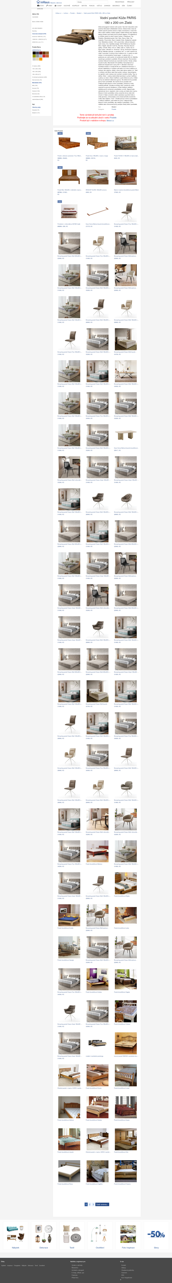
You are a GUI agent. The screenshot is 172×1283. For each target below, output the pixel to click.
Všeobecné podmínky (127, 1270)
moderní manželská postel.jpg (94, 1056)
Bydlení (3, 1265)
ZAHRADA (107, 5)
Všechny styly (36, 107)
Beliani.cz (110, 120)
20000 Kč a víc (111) (37, 42)
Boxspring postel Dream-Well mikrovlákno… (70, 480)
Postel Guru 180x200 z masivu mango (97, 156)
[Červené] (44, 56)
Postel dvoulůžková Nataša (94, 1120)
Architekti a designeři (78, 1270)
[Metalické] (37, 53)
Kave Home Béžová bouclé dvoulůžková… (98, 224)
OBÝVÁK (84, 5)
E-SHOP (59, 5)
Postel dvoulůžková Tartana (122, 1024)
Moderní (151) (36, 113)
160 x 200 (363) (36, 71)
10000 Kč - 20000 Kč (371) (39, 39)
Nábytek (24, 1265)
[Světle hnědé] (47, 53)
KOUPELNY (75, 5)
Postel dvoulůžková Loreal (121, 1088)
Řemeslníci (75, 1267)
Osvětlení (42, 1265)
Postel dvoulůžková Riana (65, 1184)
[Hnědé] (44, 53)
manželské (35, 17)
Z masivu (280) (36, 66)
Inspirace (10, 1265)
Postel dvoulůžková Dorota (93, 1088)
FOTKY (41, 5)
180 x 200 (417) (36, 74)
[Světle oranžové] (40, 59)
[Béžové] (37, 59)
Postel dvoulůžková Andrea (94, 992)
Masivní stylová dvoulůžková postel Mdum (126, 190)
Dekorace (30, 1265)
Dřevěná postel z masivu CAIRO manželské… (71, 1088)
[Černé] (34, 53)
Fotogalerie (17, 1265)
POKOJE (92, 5)
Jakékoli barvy (36, 50)
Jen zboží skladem (37, 28)
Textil (36, 1265)
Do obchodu (72, 158)
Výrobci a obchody (77, 1265)
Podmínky (75, 1275)
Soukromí (124, 1272)
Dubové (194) (36, 91)
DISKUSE (40, 9)
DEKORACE (116, 5)
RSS (122, 1275)
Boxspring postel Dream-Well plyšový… (125, 256)
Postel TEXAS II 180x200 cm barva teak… (126, 156)
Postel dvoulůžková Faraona (122, 1184)
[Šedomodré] (40, 56)
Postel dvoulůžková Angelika (94, 1184)
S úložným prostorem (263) (39, 77)
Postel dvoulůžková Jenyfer (66, 1152)
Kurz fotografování (126, 1277)
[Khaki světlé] (34, 56)
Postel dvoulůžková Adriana (66, 1120)
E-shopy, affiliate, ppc (78, 1272)
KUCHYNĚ (67, 5)
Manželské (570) (37, 83)
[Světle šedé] (34, 59)
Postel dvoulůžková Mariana (94, 864)
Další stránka (102, 1204)
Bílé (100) (35, 85)
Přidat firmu (75, 1277)
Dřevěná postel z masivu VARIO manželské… (99, 1152)
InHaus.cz (58, 13)
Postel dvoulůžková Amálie (65, 928)
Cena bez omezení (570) (39, 34)
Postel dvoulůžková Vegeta (122, 992)
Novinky (34, 31)
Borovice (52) (36, 94)
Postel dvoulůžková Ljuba (121, 928)
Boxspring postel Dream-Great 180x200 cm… (99, 480)
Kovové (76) (35, 88)
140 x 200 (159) (36, 69)
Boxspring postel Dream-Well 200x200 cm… (70, 256)
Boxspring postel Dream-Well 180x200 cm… (70, 288)
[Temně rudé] (40, 53)
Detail (79, 158)
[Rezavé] (47, 56)
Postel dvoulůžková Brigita (121, 896)
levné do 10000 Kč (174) (39, 36)
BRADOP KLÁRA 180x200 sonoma (96, 190)
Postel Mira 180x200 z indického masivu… (70, 190)
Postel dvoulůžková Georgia (66, 960)
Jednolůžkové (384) (37, 99)
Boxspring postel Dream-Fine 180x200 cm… (127, 224)
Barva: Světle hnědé (37, 22)
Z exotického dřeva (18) (38, 96)
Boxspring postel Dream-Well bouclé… (125, 352)
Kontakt (123, 1265)
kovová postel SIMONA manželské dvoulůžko (127, 1056)
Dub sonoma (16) (37, 80)
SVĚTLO (99, 5)
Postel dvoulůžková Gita (121, 1152)
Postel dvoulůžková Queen (122, 1120)
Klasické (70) (35, 110)
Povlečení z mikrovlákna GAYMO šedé (69, 224)
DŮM (123, 5)
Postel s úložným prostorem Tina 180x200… (70, 156)
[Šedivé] (37, 56)
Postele (114, 109)
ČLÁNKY (129, 5)
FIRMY (50, 5)
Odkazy (123, 1267)
